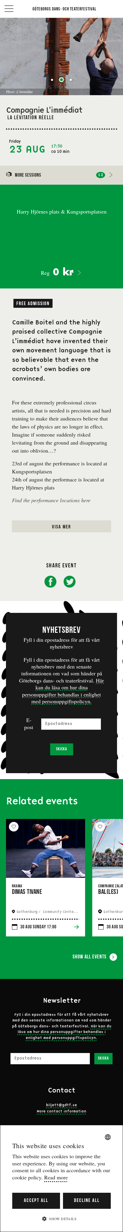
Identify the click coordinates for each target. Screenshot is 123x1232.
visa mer (61, 527)
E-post (28, 723)
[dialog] (61, 1178)
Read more (56, 1177)
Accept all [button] (36, 1200)
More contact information (61, 1111)
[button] (61, 1218)
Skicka (61, 749)
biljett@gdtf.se (61, 1105)
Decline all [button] (87, 1200)
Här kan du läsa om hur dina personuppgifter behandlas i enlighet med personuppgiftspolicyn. (63, 691)
